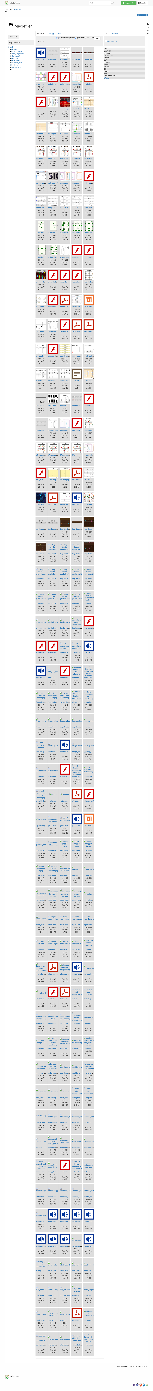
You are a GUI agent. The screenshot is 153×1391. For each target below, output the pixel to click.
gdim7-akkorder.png (67, 826)
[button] (117, 3)
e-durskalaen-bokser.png (69, 653)
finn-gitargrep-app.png (45, 751)
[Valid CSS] (144, 1385)
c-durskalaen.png (43, 331)
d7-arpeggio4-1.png (91, 430)
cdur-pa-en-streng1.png (45, 405)
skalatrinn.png (41, 1196)
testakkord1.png (54, 1295)
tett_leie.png (65, 1295)
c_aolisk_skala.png (67, 208)
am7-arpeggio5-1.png (56, 158)
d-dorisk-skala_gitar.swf (93, 405)
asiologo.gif (53, 183)
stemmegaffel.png (43, 1221)
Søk (59, 33)
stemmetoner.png (78, 1246)
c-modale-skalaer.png (68, 356)
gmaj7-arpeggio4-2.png (69, 850)
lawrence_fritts (16, 62)
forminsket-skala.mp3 (68, 751)
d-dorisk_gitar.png (67, 405)
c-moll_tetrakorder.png (80, 356)
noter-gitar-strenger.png (93, 1097)
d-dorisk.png (53, 430)
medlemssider (16, 67)
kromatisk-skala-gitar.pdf (69, 999)
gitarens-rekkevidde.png (57, 850)
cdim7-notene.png (91, 381)
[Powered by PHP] (137, 1385)
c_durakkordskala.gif (56, 232)
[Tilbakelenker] (147, 30)
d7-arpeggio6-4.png (79, 455)
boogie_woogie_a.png (56, 208)
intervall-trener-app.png (93, 949)
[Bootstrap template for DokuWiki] (134, 1385)
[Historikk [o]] (147, 27)
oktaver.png (52, 1122)
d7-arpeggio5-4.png (55, 455)
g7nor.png (41, 826)
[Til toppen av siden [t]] (147, 33)
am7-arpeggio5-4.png (68, 158)
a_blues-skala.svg (90, 59)
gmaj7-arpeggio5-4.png (80, 850)
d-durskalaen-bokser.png (69, 430)
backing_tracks (16, 51)
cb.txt (76, 381)
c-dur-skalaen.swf (78, 282)
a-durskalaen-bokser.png (81, 84)
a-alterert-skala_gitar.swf (69, 84)
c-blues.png (64, 257)
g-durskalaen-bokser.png (93, 776)
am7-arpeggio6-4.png (92, 158)
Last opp (51, 33)
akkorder (14, 49)
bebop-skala (18, 9)
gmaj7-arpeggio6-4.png (45, 875)
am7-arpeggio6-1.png (80, 158)
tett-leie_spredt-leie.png (81, 1295)
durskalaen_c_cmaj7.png (69, 628)
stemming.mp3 (89, 1246)
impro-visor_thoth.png (68, 949)
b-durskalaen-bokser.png (69, 183)
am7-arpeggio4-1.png (44, 158)
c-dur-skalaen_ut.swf (92, 257)
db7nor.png (64, 479)
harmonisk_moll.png (91, 900)
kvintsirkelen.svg (90, 1023)
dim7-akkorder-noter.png (93, 479)
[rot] (11, 47)
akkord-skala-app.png (80, 109)
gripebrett (14, 58)
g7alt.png (64, 801)
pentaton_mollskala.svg (45, 1147)
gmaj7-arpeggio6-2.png (92, 850)
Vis (107, 33)
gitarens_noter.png (43, 850)
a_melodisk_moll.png (44, 84)
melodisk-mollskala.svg (81, 1048)
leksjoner (14, 65)
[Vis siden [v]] (147, 24)
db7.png (53, 479)
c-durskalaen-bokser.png (81, 306)
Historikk (115, 33)
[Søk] (112, 3)
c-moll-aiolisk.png (90, 356)
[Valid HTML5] (140, 1385)
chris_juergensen (17, 53)
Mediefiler (40, 33)
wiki (12, 69)
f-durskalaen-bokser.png (57, 702)
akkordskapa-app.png (80, 133)
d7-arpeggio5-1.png (43, 455)
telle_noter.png (42, 1295)
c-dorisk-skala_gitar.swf (81, 257)
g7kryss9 (107, 78)
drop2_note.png (42, 628)
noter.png (41, 1122)
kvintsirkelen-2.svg (55, 1023)
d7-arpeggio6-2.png (67, 455)
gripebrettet (15, 60)
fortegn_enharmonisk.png (82, 751)
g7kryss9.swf (89, 801)
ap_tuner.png (41, 183)
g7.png (53, 801)
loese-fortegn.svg (43, 1048)
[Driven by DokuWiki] (147, 1385)
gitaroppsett (15, 56)
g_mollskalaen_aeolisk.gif (58, 776)
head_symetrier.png (43, 924)
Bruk (97, 38)
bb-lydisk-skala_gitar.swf (93, 183)
